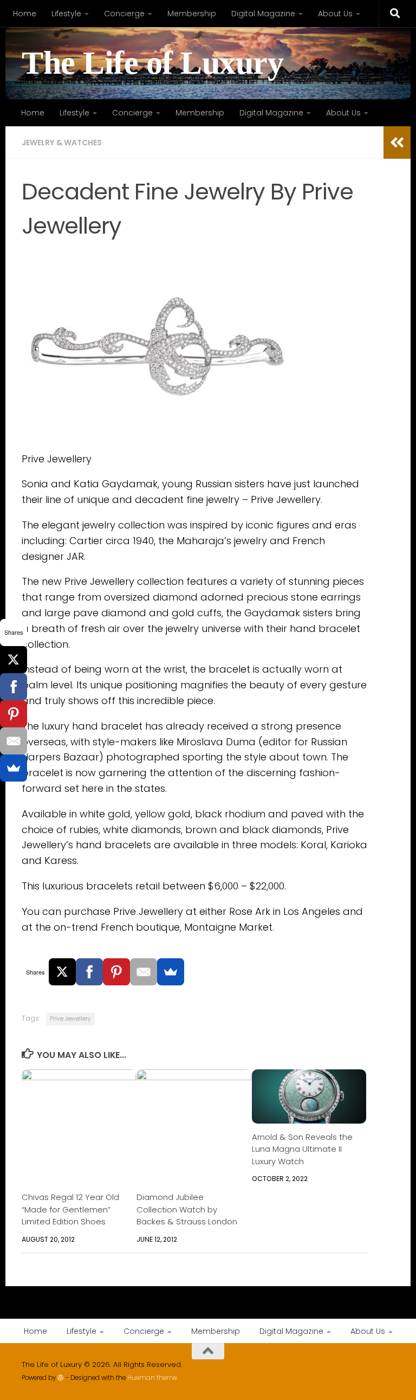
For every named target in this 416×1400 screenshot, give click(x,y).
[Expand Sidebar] (397, 142)
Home (24, 13)
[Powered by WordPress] (60, 1378)
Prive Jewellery (70, 1019)
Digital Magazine (263, 13)
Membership (191, 13)
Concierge (124, 13)
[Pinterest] (116, 971)
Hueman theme (152, 1377)
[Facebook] (89, 971)
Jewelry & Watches (62, 142)
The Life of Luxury (152, 63)
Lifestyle (66, 13)
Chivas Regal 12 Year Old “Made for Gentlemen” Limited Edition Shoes (70, 1209)
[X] (62, 971)
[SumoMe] (170, 971)
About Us (335, 13)
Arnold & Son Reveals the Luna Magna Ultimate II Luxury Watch (302, 1149)
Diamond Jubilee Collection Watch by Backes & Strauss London (186, 1209)
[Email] (143, 971)
